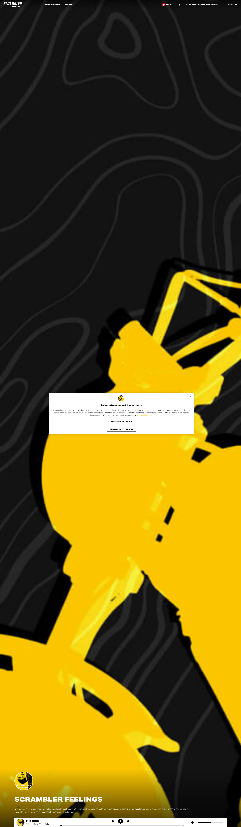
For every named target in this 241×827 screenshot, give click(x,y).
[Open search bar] (179, 4)
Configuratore (52, 4)
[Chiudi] (190, 396)
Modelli (69, 4)
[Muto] (193, 822)
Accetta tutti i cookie (121, 429)
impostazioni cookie (144, 415)
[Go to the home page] (13, 4)
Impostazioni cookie (121, 422)
